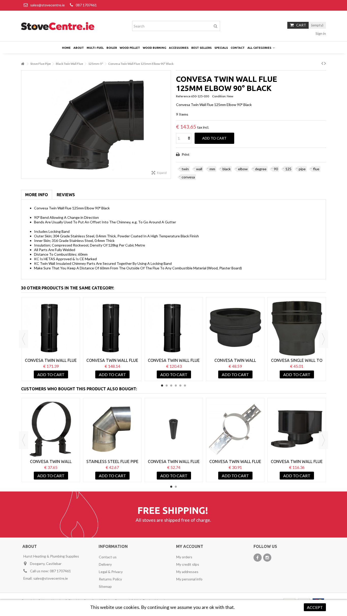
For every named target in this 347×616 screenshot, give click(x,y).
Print (185, 154)
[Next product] (325, 63)
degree (260, 169)
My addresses (187, 571)
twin (185, 169)
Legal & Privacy (111, 571)
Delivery (105, 564)
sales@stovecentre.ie (47, 5)
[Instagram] (267, 557)
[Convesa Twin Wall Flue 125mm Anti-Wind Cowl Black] (296, 429)
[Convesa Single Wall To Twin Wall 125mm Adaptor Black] (296, 328)
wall (199, 169)
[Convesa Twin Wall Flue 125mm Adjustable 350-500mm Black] (112, 328)
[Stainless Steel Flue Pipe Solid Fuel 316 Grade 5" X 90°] (112, 429)
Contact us (108, 557)
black (227, 169)
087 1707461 (86, 5)
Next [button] (323, 339)
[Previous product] (322, 63)
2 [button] (167, 385)
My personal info (189, 579)
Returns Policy (110, 579)
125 (288, 169)
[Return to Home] (22, 64)
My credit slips (187, 564)
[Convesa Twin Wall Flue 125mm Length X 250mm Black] (173, 429)
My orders (184, 557)
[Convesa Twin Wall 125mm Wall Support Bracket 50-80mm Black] (50, 429)
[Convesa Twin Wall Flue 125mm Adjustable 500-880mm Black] (50, 328)
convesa (188, 177)
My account (189, 546)
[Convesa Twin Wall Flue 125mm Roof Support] (235, 429)
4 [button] (176, 385)
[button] (261, 47)
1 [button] (162, 385)
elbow (243, 169)
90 (276, 169)
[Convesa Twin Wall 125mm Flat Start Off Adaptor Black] (235, 328)
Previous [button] (23, 339)
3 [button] (171, 385)
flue (316, 169)
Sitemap (105, 586)
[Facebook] (258, 557)
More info (36, 194)
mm (212, 169)
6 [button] (185, 385)
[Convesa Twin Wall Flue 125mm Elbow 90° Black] (96, 125)
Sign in (320, 33)
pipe (302, 169)
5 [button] (180, 385)
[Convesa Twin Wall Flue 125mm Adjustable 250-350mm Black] (173, 328)
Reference (183, 96)
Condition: (219, 96)
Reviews (66, 194)
